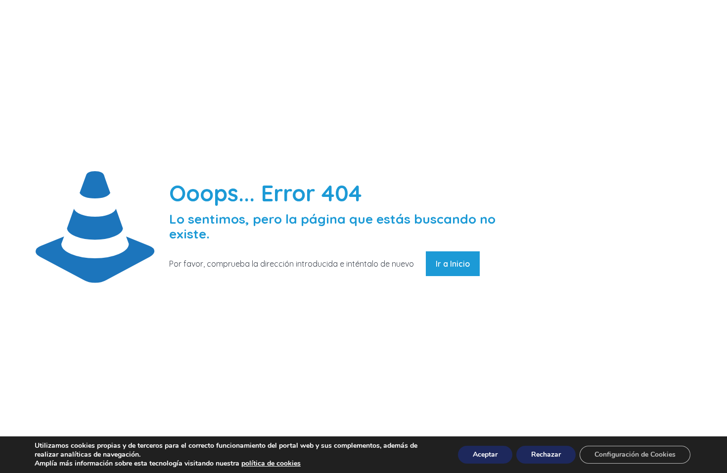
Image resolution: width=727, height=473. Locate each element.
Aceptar (485, 454)
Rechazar (546, 454)
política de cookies (271, 463)
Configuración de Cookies (635, 454)
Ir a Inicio (453, 264)
